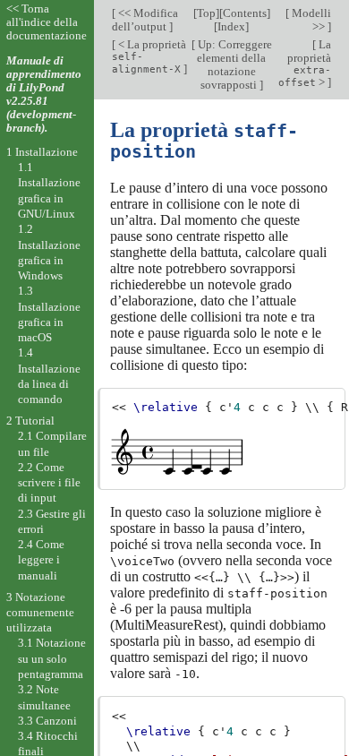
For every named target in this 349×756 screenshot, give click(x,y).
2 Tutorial (30, 420)
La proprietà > (304, 63)
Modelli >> (310, 19)
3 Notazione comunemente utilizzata (40, 612)
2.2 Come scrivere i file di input (49, 482)
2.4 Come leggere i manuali (41, 559)
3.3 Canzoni (47, 720)
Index (231, 26)
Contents (245, 13)
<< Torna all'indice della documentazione (46, 22)
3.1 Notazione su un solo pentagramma (52, 658)
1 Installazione (42, 152)
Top (206, 13)
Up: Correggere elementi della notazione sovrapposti (233, 64)
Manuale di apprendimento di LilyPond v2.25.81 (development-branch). (43, 94)
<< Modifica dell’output (145, 19)
